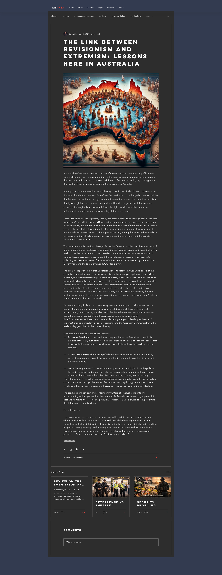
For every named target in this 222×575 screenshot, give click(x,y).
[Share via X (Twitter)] (71, 449)
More (148, 16)
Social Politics (135, 16)
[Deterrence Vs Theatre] (111, 487)
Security (66, 16)
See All (168, 472)
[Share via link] (83, 449)
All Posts (54, 16)
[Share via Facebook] (64, 449)
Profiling (102, 16)
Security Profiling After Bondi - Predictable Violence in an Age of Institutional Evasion (151, 504)
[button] (168, 16)
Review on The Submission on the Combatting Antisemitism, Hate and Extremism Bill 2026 (68, 483)
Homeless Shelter (118, 16)
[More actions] (157, 33)
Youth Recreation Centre (84, 16)
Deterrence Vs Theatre (110, 504)
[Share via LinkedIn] (77, 449)
